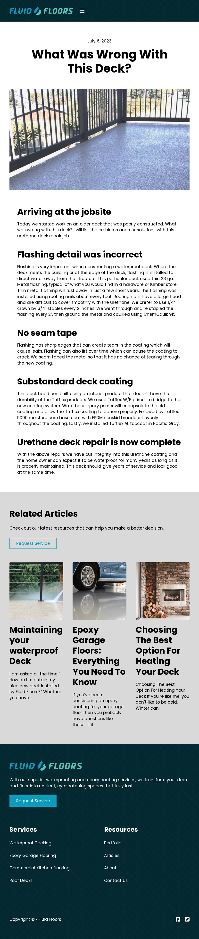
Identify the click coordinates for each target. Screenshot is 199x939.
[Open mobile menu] (82, 11)
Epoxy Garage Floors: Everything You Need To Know (99, 656)
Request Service (33, 801)
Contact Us (116, 880)
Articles (111, 855)
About (110, 868)
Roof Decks (21, 880)
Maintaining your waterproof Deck (36, 645)
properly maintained (43, 466)
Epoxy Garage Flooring (32, 855)
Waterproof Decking (30, 843)
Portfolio (112, 843)
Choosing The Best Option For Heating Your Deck (158, 650)
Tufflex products (69, 400)
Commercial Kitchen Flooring (39, 868)
